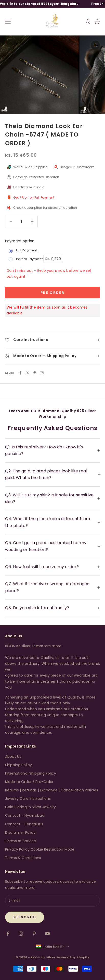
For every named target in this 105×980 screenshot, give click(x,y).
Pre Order (52, 292)
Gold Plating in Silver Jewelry (30, 807)
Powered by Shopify (72, 957)
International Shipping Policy (30, 773)
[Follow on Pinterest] (34, 933)
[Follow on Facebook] (7, 933)
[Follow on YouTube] (47, 933)
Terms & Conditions (23, 857)
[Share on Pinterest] (35, 373)
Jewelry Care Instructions (28, 798)
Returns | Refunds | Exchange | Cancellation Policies (51, 790)
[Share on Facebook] (20, 373)
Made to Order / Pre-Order (29, 781)
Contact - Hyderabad (24, 815)
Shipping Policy (18, 764)
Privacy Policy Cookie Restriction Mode (39, 849)
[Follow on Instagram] (20, 933)
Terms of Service (20, 840)
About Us (13, 756)
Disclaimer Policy (20, 832)
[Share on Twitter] (27, 373)
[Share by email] (42, 373)
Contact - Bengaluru (24, 824)
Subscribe (24, 917)
